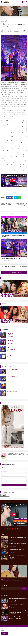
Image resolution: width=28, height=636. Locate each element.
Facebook (10, 197)
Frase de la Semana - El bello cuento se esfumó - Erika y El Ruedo (17, 617)
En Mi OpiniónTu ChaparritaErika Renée (10, 342)
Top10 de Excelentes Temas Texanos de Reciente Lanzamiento (13, 236)
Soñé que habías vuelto (12, 369)
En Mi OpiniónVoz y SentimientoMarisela (11, 349)
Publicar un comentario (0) (14, 272)
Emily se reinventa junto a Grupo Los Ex (17, 605)
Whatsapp (19, 197)
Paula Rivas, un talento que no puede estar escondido (17, 538)
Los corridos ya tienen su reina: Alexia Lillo (17, 544)
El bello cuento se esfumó (13, 377)
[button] (26, 2)
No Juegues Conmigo (12, 391)
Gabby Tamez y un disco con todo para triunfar (12, 580)
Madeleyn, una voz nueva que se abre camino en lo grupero (18, 599)
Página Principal (4, 20)
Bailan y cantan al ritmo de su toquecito (11, 258)
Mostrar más (24, 213)
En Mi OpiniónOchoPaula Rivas (10, 356)
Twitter (15, 197)
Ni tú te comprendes (11, 384)
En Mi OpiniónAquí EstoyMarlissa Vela (10, 335)
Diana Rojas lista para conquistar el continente (17, 556)
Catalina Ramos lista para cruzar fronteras (16, 550)
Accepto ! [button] (5, 633)
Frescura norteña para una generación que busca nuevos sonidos (18, 611)
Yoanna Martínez (12, 20)
